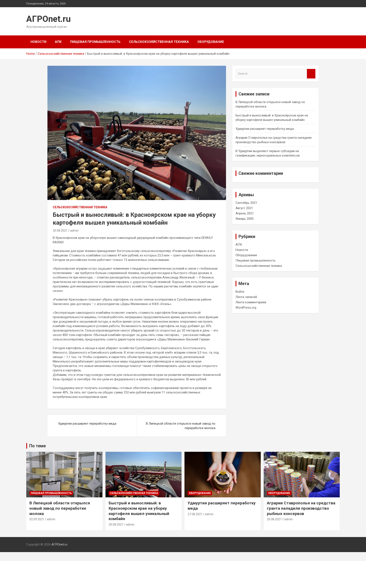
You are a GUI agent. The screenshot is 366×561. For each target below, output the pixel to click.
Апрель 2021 (245, 213)
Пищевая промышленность (95, 42)
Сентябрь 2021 (246, 203)
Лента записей (246, 297)
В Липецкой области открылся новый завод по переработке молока (180, 426)
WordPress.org (246, 307)
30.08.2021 (60, 230)
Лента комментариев (251, 302)
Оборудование (210, 42)
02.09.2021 (36, 519)
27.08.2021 (195, 514)
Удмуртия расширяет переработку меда (87, 423)
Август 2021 (244, 208)
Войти (240, 292)
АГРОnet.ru (48, 19)
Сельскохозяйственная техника (159, 42)
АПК (58, 42)
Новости (38, 42)
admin (74, 230)
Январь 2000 (245, 219)
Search (311, 73)
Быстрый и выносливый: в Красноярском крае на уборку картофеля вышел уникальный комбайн (139, 511)
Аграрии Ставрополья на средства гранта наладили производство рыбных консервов (301, 508)
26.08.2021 (274, 519)
